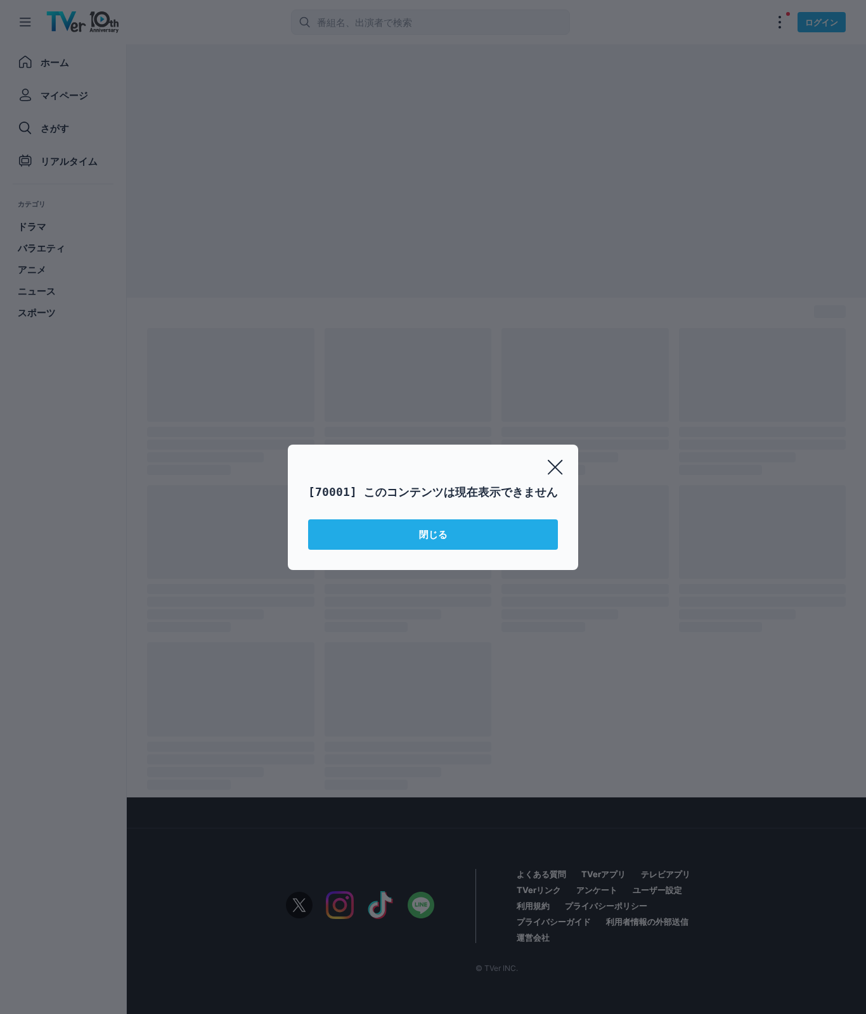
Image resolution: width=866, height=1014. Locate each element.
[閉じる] (555, 467)
